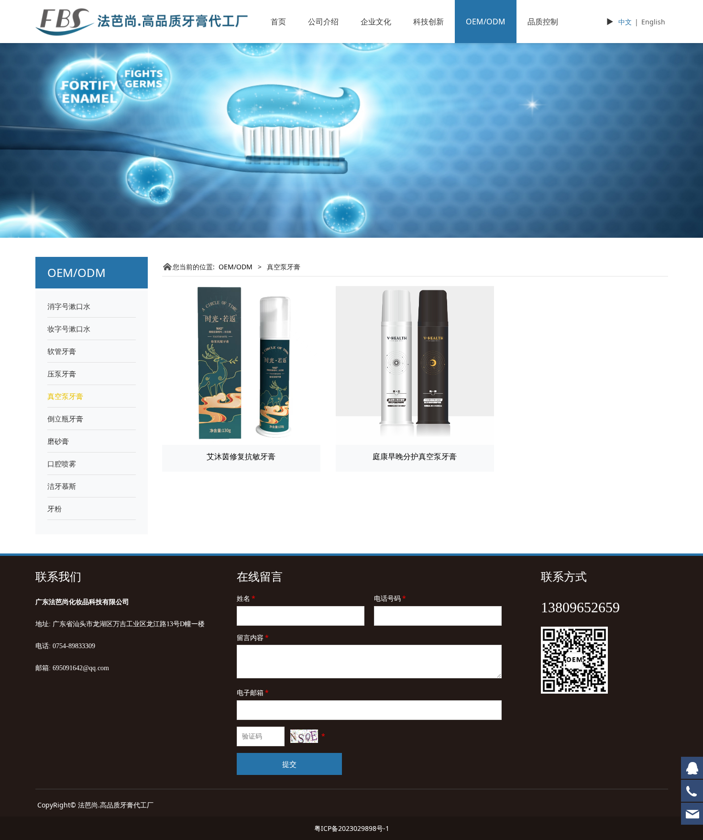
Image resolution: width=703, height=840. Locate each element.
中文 (625, 21)
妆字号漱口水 (68, 328)
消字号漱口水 (68, 306)
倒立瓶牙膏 (65, 418)
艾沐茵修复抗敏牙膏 (241, 456)
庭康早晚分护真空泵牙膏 (415, 456)
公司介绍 (323, 21)
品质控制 (542, 21)
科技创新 (428, 21)
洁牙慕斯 (61, 486)
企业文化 (376, 21)
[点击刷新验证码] (304, 736)
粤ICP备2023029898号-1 (351, 828)
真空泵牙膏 (65, 396)
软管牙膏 (61, 351)
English (653, 21)
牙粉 (54, 508)
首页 (278, 21)
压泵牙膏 (61, 373)
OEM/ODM (485, 21)
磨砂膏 (58, 441)
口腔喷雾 (61, 463)
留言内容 (253, 637)
